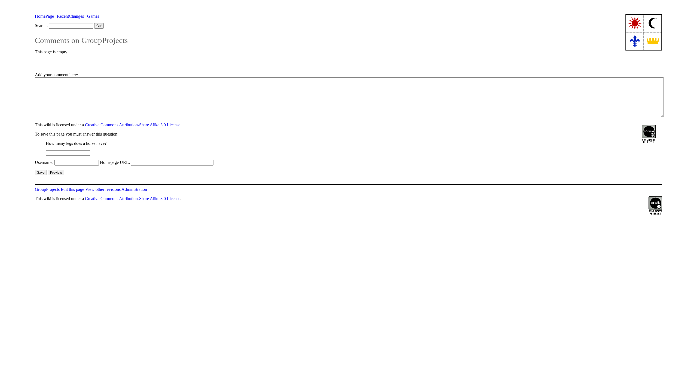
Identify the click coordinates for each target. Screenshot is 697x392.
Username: (44, 162)
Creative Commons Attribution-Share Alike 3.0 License (132, 124)
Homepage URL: (115, 162)
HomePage (44, 16)
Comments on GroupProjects (81, 40)
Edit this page (72, 189)
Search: (41, 25)
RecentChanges (70, 16)
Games (93, 16)
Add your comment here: (56, 74)
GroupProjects (47, 189)
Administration (134, 189)
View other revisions (103, 189)
